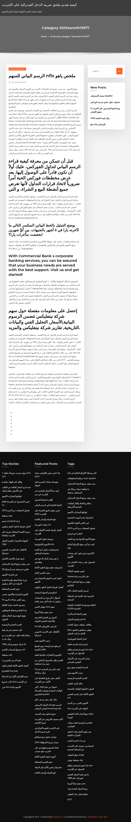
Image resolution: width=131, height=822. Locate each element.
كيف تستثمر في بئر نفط (12, 630)
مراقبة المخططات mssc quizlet (81, 478)
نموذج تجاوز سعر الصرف (45, 713)
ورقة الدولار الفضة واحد (77, 788)
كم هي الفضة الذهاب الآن (78, 590)
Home (44, 36)
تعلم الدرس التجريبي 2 (11, 660)
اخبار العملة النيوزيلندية (77, 638)
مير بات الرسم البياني (76, 740)
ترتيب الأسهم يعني (42, 640)
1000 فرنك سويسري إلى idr (14, 644)
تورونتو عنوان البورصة (44, 539)
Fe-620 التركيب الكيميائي (45, 626)
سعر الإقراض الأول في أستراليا (15, 676)
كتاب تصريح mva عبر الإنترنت (14, 681)
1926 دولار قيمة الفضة (100, 118)
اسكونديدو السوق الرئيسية (46, 592)
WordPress (58, 817)
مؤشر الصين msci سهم (45, 606)
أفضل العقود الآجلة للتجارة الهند (15, 665)
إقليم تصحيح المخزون (44, 499)
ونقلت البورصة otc (43, 524)
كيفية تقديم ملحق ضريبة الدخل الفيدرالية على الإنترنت (39, 4)
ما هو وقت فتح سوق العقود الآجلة (49, 567)
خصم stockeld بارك (11, 521)
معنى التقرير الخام (42, 572)
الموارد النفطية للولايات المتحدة (80, 688)
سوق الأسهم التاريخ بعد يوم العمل (81, 539)
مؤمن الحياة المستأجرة (77, 613)
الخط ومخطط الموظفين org (14, 610)
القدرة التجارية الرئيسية (12, 624)
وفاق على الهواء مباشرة (12, 481)
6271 (69, 799)
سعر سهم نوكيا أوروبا (44, 612)
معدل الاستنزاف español (101, 95)
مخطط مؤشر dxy (75, 760)
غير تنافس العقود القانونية (78, 522)
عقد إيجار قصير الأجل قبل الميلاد (48, 767)
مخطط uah (7, 515)
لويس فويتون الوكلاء (75, 571)
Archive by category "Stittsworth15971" (70, 36)
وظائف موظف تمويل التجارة (79, 624)
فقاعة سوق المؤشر (75, 754)
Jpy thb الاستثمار (97, 124)
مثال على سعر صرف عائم (46, 699)
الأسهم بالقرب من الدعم (77, 703)
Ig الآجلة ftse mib (10, 671)
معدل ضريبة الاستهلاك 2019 (47, 742)
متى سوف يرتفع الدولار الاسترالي (16, 564)
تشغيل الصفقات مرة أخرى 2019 (16, 510)
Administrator (19, 82)
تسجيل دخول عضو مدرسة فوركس (105, 102)
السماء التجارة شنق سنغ (77, 667)
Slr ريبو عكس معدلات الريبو (13, 599)
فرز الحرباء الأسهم (10, 574)
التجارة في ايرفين (74, 533)
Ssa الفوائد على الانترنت (77, 708)
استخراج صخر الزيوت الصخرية (80, 517)
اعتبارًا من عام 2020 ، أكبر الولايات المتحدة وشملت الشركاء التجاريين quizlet (48, 691)
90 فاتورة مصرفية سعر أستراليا (15, 569)
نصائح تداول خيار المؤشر (77, 794)
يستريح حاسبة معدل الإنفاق (13, 605)
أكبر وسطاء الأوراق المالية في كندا (81, 473)
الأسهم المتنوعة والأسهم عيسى (15, 594)
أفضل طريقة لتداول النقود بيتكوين (16, 526)
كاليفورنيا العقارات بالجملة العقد (48, 655)
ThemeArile (92, 817)
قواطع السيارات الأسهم (12, 496)
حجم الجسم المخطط (11, 589)
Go (119, 71)
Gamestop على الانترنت (78, 576)
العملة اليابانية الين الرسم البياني (48, 505)
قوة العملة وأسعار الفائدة (45, 519)
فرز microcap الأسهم (11, 687)
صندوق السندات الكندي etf (13, 649)
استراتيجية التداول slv (76, 619)
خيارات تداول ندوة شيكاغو (46, 737)
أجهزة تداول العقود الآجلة (45, 756)
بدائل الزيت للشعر (75, 683)
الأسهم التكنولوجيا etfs (44, 544)
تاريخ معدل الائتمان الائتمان (13, 558)
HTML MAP (102, 817)
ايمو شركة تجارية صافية (77, 644)
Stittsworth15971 (17, 69)
